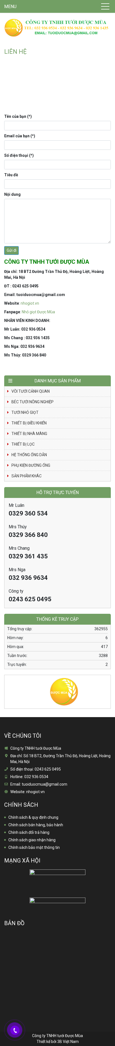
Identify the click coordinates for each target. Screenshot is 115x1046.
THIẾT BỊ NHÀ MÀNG (29, 433)
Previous (8, 688)
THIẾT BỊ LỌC (23, 444)
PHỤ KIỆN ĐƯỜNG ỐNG (30, 465)
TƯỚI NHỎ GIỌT (25, 412)
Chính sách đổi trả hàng (28, 832)
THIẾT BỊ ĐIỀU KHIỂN (29, 423)
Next (106, 688)
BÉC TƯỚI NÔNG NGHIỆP (32, 402)
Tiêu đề (11, 175)
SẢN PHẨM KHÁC (26, 476)
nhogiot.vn (30, 303)
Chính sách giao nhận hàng (32, 840)
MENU (10, 6)
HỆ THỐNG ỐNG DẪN (29, 455)
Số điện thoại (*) (19, 155)
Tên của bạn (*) (18, 116)
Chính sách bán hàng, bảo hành (35, 825)
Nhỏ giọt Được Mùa (38, 312)
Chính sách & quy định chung (33, 817)
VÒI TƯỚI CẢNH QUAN (30, 391)
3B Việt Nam (68, 1041)
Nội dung (12, 194)
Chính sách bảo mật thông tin (34, 847)
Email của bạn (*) (19, 136)
